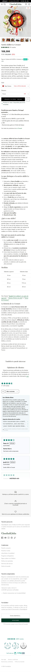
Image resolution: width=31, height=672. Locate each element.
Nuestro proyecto (6, 548)
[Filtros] (3, 391)
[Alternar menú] (2, 4)
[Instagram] (9, 538)
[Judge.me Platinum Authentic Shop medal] (7, 645)
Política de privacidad (19, 661)
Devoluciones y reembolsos (7, 661)
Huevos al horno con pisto (15, 298)
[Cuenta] (25, 4)
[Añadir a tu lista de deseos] (28, 99)
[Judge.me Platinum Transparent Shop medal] (15, 645)
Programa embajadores (7, 556)
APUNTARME (15, 620)
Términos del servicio (7, 563)
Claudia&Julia (8, 666)
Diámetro (3, 90)
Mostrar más (14, 478)
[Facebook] (2, 538)
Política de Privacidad (23, 624)
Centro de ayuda (5, 566)
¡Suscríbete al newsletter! (8, 553)
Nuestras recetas (5, 551)
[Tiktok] (15, 538)
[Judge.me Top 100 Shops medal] (23, 645)
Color (2, 83)
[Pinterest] (12, 538)
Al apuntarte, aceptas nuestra (16, 624)
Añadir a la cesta (13, 99)
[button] (5, 47)
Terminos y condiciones (13, 659)
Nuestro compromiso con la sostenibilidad (14, 593)
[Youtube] (5, 538)
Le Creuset (19, 128)
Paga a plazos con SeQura (8, 558)
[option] (15, 21)
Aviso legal (3, 659)
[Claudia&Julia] (15, 4)
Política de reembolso (7, 561)
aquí (27, 376)
